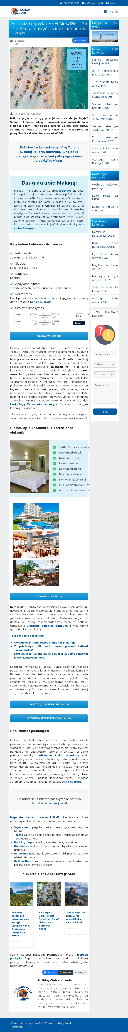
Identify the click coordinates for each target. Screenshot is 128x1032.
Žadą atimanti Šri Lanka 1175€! (105, 289)
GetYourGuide (23, 861)
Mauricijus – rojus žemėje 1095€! (105, 278)
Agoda (32, 842)
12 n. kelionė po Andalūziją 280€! (105, 117)
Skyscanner (22, 827)
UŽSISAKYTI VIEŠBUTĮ (49, 596)
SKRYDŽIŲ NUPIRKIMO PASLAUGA (49, 704)
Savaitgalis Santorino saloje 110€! (105, 150)
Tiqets (18, 834)
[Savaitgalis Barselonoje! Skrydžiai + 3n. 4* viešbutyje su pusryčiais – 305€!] (49, 894)
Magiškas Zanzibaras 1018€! (105, 267)
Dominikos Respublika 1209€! (103, 233)
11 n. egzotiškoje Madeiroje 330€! (105, 72)
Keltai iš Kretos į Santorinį (105, 208)
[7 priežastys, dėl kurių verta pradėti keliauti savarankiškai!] (76, 894)
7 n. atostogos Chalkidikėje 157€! (105, 139)
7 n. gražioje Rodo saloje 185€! (105, 83)
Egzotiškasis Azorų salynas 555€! (105, 256)
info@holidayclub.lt (93, 3)
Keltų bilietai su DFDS (105, 197)
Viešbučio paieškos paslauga (105, 186)
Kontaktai (17, 1026)
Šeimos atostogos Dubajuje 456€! (105, 61)
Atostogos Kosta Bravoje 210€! (105, 161)
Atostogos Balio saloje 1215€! (105, 300)
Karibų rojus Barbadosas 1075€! (105, 245)
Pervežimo (21, 853)
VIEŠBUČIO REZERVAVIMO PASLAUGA (49, 718)
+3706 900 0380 (70, 3)
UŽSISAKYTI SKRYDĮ (49, 336)
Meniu (113, 11)
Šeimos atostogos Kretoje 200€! (105, 106)
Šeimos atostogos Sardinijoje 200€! (105, 128)
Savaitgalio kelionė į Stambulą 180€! (105, 95)
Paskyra (112, 3)
